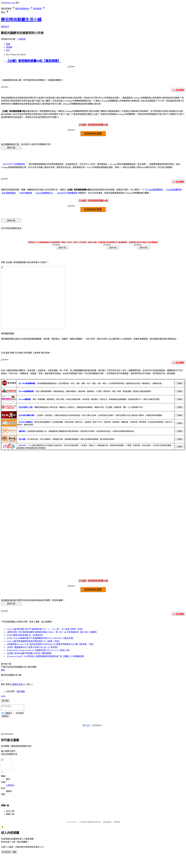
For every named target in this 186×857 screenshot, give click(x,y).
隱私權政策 (107, 822)
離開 (14, 852)
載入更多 (5, 701)
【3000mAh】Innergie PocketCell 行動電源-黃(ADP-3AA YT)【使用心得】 (38, 650)
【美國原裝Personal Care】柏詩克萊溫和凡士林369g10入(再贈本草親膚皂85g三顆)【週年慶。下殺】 (50, 644)
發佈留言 (5, 716)
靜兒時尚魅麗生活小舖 (21, 19)
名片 (8, 50)
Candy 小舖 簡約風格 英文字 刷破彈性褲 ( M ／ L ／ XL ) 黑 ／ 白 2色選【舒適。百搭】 (45, 629)
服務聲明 (117, 822)
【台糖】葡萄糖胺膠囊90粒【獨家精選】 (33, 60)
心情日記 (22, 39)
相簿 (8, 44)
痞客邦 (15, 684)
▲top (3, 696)
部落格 (9, 47)
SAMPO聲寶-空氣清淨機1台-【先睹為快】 (25, 635)
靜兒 (3, 670)
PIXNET (74, 822)
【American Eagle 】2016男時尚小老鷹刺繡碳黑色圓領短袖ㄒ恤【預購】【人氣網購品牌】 (45, 656)
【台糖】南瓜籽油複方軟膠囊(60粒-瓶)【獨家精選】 (29, 653)
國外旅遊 (21, 691)
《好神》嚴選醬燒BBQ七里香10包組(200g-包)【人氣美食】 (32, 647)
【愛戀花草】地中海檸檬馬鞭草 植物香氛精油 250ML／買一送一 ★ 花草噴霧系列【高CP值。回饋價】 (52, 632)
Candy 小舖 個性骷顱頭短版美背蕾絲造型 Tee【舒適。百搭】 (33, 641)
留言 (21, 684)
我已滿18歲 (6, 852)
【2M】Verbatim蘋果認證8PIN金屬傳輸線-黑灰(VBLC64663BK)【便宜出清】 (40, 638)
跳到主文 (5, 26)
